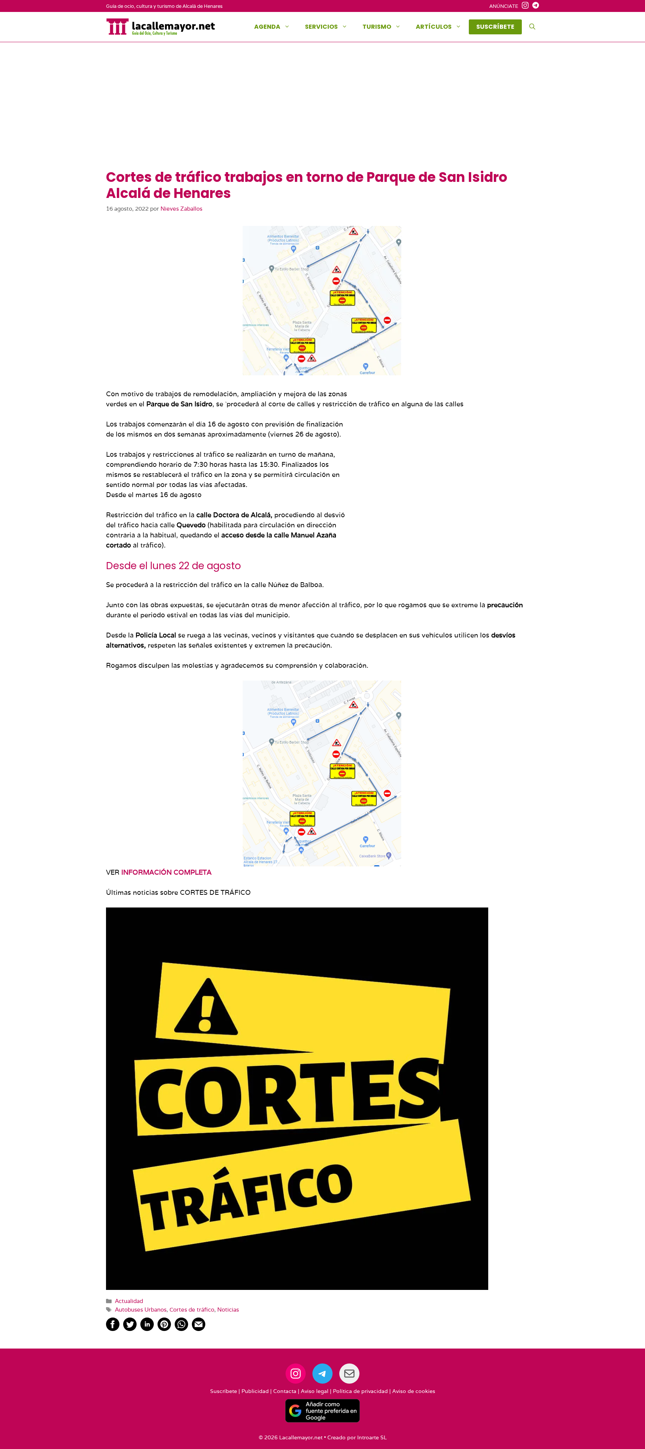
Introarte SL (372, 1437)
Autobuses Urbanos (140, 1309)
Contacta (284, 1391)
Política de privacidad (360, 1391)
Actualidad (129, 1300)
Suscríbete (223, 1391)
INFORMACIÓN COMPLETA (166, 872)
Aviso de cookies (413, 1391)
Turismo (376, 26)
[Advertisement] (322, 113)
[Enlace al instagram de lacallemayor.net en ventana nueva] (523, 6)
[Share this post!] (112, 1328)
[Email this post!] (198, 1328)
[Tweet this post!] (130, 1328)
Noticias (228, 1309)
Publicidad (255, 1391)
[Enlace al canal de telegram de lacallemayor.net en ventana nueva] (534, 6)
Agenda (267, 26)
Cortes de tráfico (191, 1309)
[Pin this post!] (164, 1328)
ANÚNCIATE (503, 6)
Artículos (434, 26)
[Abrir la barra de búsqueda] (532, 27)
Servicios (321, 26)
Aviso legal (314, 1391)
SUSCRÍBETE (495, 26)
